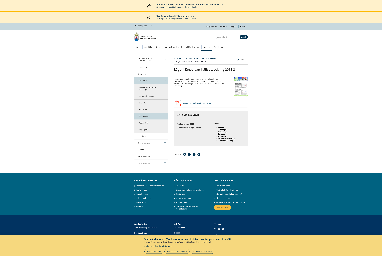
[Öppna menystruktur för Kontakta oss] (165, 74)
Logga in (234, 26)
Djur (158, 47)
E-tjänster (223, 26)
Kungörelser (141, 202)
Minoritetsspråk (144, 163)
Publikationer (144, 116)
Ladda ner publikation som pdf (197, 103)
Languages (210, 26)
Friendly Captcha (223, 198)
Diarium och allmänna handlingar (147, 88)
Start (138, 47)
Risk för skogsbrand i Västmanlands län (175, 16)
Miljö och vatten (192, 47)
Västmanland (179, 58)
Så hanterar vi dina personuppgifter (230, 202)
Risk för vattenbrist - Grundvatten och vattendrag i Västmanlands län (189, 4)
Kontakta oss (142, 74)
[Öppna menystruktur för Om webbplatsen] (165, 156)
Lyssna (242, 60)
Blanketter (143, 109)
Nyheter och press (144, 143)
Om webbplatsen (144, 156)
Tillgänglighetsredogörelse (227, 190)
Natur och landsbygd (173, 47)
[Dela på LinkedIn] (189, 154)
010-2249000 (179, 227)
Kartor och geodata (146, 96)
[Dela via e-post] (184, 154)
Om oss (206, 47)
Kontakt (243, 26)
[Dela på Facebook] (198, 154)
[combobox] (232, 37)
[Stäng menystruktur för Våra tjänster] (165, 80)
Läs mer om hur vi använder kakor (159, 246)
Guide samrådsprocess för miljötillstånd (187, 207)
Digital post (143, 129)
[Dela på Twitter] (194, 154)
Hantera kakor (222, 208)
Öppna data (143, 123)
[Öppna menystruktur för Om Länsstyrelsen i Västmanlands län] (165, 59)
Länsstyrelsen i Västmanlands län (150, 186)
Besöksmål (218, 47)
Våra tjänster (142, 81)
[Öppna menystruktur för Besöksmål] (226, 47)
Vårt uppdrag (143, 67)
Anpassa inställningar (204, 251)
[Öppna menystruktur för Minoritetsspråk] (165, 163)
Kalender (141, 149)
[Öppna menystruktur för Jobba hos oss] (165, 136)
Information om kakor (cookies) (229, 194)
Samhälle (148, 47)
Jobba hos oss (143, 136)
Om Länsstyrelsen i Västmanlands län (145, 59)
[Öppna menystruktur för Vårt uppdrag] (165, 67)
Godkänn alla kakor (154, 251)
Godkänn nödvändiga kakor (177, 251)
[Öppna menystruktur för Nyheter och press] (165, 143)
